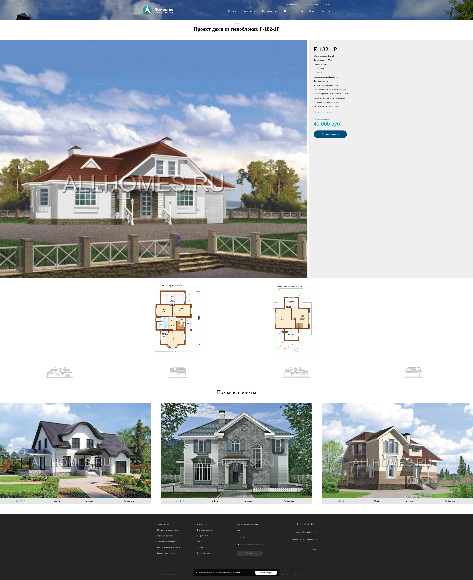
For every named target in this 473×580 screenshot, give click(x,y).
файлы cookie (212, 572)
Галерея (232, 11)
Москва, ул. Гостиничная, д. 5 (304, 539)
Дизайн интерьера (204, 530)
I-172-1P (180, 501)
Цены (286, 11)
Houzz (328, 4)
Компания (200, 542)
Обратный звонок (292, 4)
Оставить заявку (330, 134)
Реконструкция (162, 524)
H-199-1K (20, 501)
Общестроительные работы (167, 530)
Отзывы (299, 11)
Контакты (325, 11)
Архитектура (201, 524)
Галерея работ (202, 536)
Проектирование (270, 11)
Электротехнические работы (168, 547)
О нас (312, 11)
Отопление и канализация (167, 542)
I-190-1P (341, 501)
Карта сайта (299, 574)
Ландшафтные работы (165, 553)
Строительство (249, 11)
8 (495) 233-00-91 (312, 4)
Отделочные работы (164, 536)
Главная (236, 24)
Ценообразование (203, 553)
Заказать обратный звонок (306, 532)
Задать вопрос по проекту (324, 112)
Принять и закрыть (266, 573)
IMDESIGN (313, 574)
